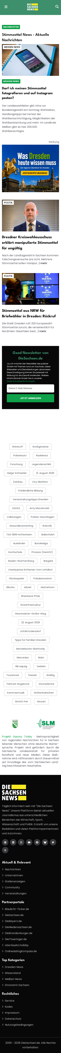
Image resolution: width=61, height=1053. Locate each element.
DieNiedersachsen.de (18, 927)
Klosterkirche (46, 684)
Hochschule (15, 552)
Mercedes (23, 657)
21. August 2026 (45, 473)
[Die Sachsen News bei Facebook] (37, 842)
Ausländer (19, 543)
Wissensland (13, 973)
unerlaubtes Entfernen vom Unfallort (30, 569)
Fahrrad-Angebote (18, 684)
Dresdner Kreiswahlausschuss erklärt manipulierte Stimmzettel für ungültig (30, 242)
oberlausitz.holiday (17, 945)
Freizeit (32, 675)
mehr (43, 263)
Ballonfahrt (48, 534)
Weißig (50, 675)
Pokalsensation (43, 578)
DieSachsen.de (14, 915)
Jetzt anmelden (30, 398)
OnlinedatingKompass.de (21, 951)
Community (12, 887)
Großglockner (40, 446)
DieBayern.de (13, 921)
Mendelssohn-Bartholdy (30, 648)
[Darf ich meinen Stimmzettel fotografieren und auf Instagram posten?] (30, 60)
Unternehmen (14, 875)
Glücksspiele (16, 578)
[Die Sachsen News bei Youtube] (29, 842)
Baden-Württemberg (21, 561)
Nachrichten (11, 27)
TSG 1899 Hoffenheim (19, 534)
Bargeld (48, 561)
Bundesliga (41, 543)
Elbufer (11, 587)
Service (9, 1000)
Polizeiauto (20, 455)
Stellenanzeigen (15, 881)
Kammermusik (15, 692)
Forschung (16, 464)
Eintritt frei (21, 701)
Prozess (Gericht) (42, 552)
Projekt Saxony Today (18, 736)
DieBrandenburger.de (18, 933)
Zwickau (18, 481)
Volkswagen (14, 517)
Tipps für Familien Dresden (30, 640)
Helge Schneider (17, 473)
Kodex (9, 1006)
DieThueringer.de (16, 939)
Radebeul (42, 455)
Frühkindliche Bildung (30, 490)
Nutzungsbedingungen (19, 1024)
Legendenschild (41, 464)
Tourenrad (12, 675)
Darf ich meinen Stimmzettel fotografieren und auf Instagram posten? (27, 93)
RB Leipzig (21, 666)
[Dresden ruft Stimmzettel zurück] (30, 289)
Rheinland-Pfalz (30, 596)
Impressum (12, 1012)
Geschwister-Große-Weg (30, 613)
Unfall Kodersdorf (30, 631)
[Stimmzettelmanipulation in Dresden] (30, 215)
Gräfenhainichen (44, 692)
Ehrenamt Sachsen (17, 985)
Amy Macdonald (39, 508)
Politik (8, 202)
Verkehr (41, 666)
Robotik (47, 525)
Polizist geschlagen (42, 517)
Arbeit (27, 587)
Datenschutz (13, 1018)
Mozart (41, 701)
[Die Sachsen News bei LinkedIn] (13, 842)
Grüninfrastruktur (30, 604)
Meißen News (12, 47)
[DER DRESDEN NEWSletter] (30, 168)
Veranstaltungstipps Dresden (30, 499)
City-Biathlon (40, 481)
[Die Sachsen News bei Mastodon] (53, 842)
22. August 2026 (30, 622)
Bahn (41, 657)
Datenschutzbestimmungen (21, 381)
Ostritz (16, 508)
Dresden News (14, 967)
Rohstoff (17, 446)
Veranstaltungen (16, 893)
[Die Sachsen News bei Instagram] (21, 842)
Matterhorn (47, 587)
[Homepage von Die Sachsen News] (5, 842)
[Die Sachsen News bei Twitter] (5, 850)
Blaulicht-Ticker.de (17, 909)
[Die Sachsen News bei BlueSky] (45, 842)
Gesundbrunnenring (21, 525)
